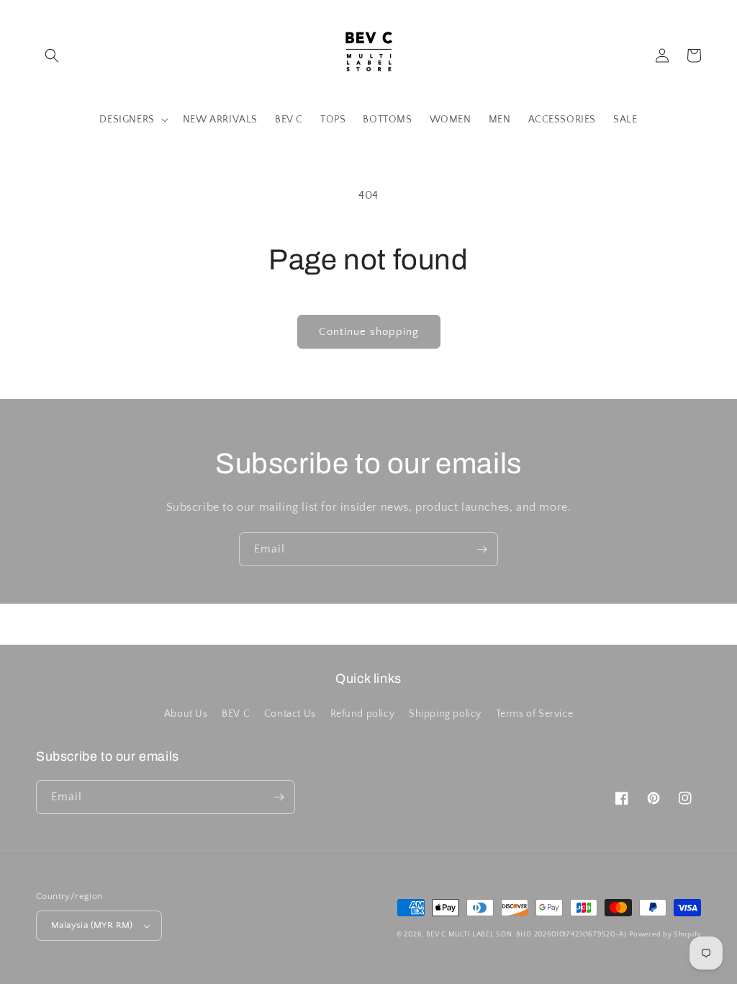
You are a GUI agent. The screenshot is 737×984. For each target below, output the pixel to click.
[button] (52, 55)
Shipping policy (445, 714)
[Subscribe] (481, 549)
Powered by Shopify (665, 935)
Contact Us (290, 714)
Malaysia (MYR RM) (92, 925)
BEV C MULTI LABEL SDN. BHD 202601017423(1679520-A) (526, 935)
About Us (186, 714)
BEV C (236, 714)
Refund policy (362, 714)
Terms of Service (535, 714)
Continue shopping (369, 332)
